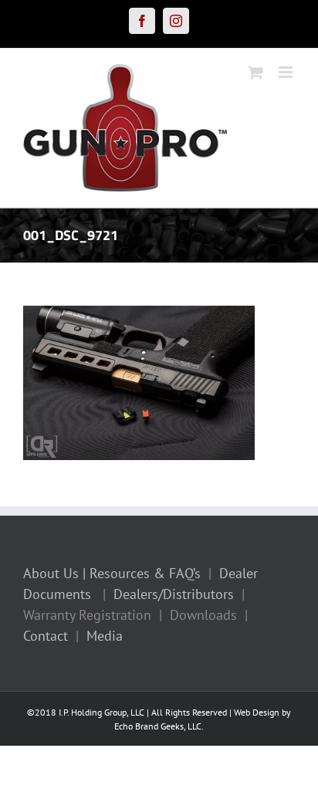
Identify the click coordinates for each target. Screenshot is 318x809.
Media (104, 636)
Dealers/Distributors (173, 594)
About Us (51, 573)
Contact (45, 636)
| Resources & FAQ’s (142, 573)
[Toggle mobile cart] (255, 72)
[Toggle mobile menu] (287, 72)
